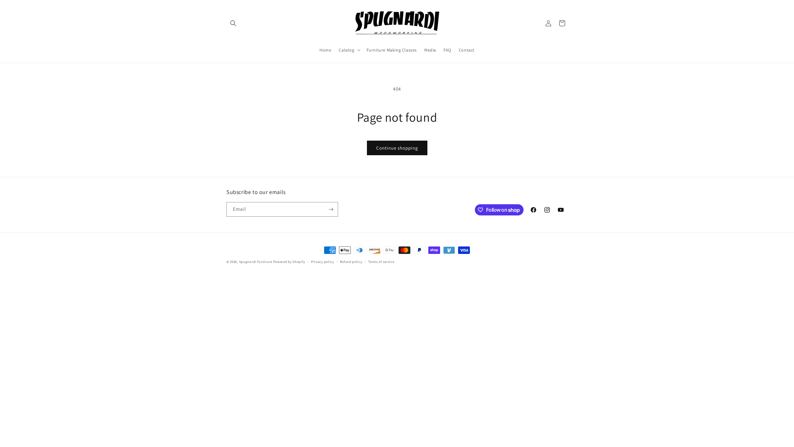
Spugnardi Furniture (256, 262)
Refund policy (351, 262)
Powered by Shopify (289, 262)
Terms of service (381, 262)
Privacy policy (322, 262)
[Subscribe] (331, 209)
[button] (233, 23)
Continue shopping (397, 148)
